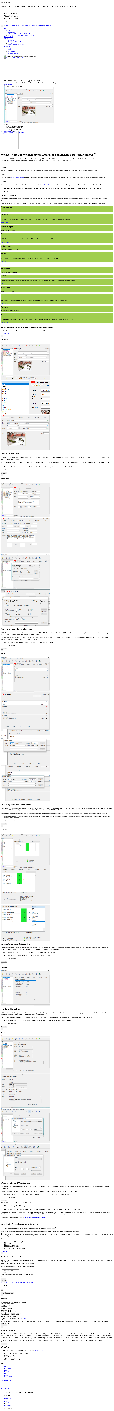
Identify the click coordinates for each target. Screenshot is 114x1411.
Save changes (10, 1293)
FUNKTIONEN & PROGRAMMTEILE (20, 33)
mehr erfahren (5, 222)
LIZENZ (14, 40)
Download (7, 1370)
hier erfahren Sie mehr (7, 334)
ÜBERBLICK (12, 32)
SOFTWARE (8, 30)
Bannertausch (5, 1389)
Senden (3, 1278)
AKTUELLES (12, 50)
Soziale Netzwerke (6, 1380)
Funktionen (7, 1368)
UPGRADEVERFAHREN (16, 45)
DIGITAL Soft (39, 1350)
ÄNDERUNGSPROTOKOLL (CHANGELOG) (22, 35)
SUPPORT (7, 46)
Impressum (7, 1405)
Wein (5, 1367)
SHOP (6, 38)
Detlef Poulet (22, 1318)
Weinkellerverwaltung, (17, 177)
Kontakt (6, 1375)
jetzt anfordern (5, 1251)
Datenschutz (7, 1398)
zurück (4, 473)
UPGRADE (15, 41)
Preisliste (6, 1372)
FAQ (9, 48)
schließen (3, 1280)
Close (2, 1293)
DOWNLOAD (8, 37)
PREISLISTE (12, 43)
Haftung (6, 1402)
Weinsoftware (47, 185)
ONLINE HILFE (13, 53)
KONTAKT (11, 51)
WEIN (6, 29)
